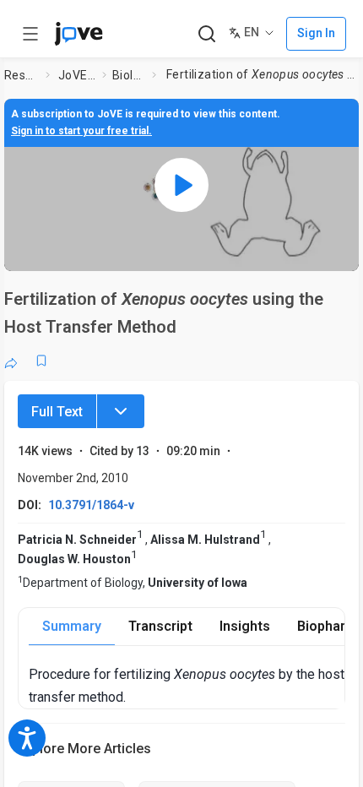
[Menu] (120, 411)
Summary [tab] (71, 626)
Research (21, 75)
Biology (128, 75)
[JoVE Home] (78, 34)
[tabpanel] (186, 685)
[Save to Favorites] (41, 360)
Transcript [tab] (160, 626)
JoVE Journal (76, 75)
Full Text (57, 412)
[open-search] (206, 34)
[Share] (11, 360)
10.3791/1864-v (91, 505)
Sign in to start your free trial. (81, 131)
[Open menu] (30, 33)
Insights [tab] (244, 626)
